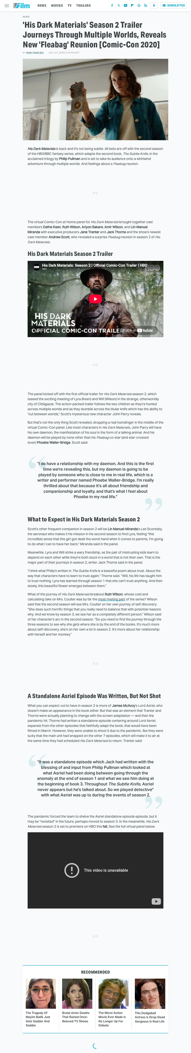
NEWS (41, 5)
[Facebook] (112, 6)
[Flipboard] (132, 6)
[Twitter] (119, 6)
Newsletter (176, 5)
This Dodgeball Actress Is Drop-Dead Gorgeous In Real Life (150, 1017)
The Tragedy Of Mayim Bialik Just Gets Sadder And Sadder (38, 1019)
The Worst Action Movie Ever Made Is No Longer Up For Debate (112, 1019)
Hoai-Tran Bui (35, 52)
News (26, 17)
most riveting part (111, 599)
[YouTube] (125, 6)
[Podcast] (154, 5)
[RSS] (146, 6)
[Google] (139, 6)
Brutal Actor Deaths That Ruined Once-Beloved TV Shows (76, 1017)
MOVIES (57, 5)
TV (69, 5)
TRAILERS (83, 5)
